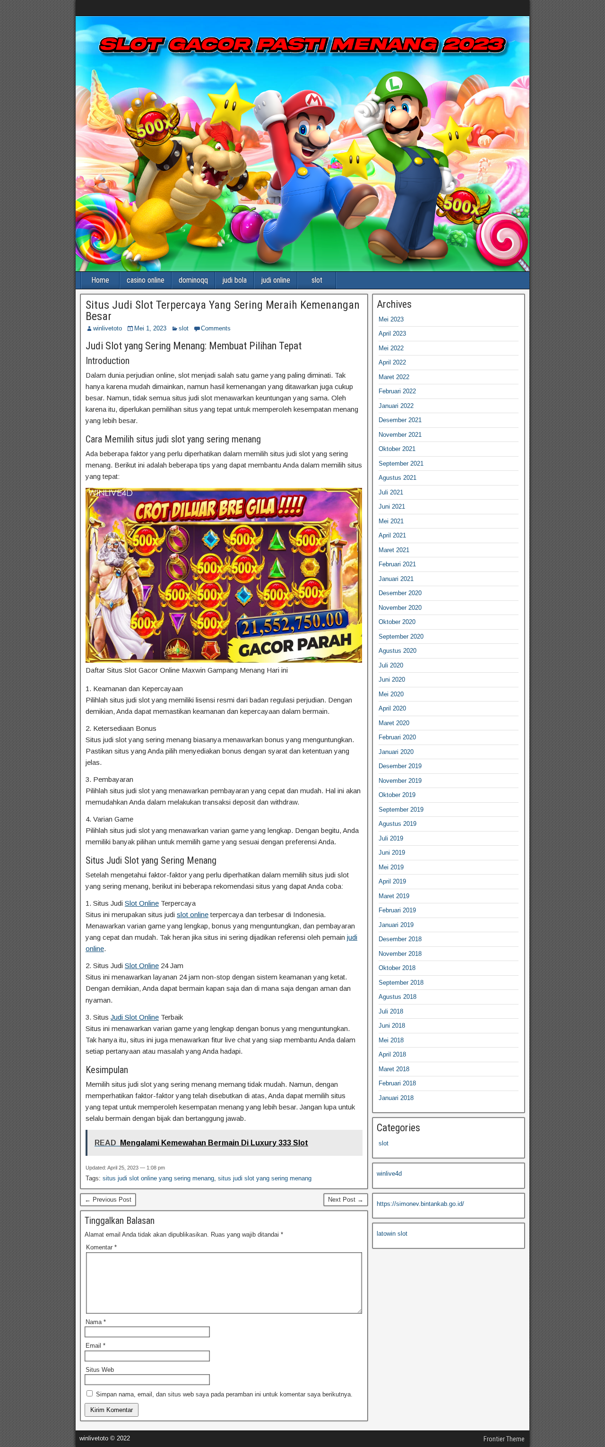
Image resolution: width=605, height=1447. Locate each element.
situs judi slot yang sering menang (264, 1178)
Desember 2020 (400, 593)
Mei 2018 (391, 1040)
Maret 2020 (394, 723)
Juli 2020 (391, 665)
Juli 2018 (391, 1011)
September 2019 (401, 809)
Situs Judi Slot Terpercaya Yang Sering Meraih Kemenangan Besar (223, 310)
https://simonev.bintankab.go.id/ (420, 1203)
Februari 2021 (397, 564)
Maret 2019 (394, 896)
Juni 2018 (392, 1025)
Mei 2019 (391, 867)
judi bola (234, 280)
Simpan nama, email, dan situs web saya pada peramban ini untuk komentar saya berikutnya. (224, 1394)
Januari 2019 (396, 924)
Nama (96, 1322)
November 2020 (400, 607)
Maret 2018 (394, 1069)
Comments (216, 328)
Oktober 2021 (397, 448)
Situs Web (100, 1369)
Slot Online (142, 903)
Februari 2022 (397, 391)
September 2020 (401, 636)
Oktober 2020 (397, 621)
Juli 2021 (391, 492)
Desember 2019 (400, 766)
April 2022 (392, 362)
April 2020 (392, 708)
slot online (192, 914)
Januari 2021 (396, 578)
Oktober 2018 (397, 967)
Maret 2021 (394, 550)
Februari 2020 (397, 737)
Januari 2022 (396, 405)
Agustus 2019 (397, 823)
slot (316, 280)
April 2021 (392, 535)
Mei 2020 (391, 694)
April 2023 (392, 333)
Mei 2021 (391, 521)
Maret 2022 (394, 377)
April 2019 (392, 881)
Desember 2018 (400, 939)
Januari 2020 (396, 751)
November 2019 (400, 780)
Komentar (101, 1247)
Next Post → (345, 1199)
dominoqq (193, 280)
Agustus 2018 (397, 996)
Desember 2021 (400, 420)
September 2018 (401, 982)
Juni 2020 (392, 679)
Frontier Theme (504, 1439)
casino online (145, 280)
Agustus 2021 (397, 477)
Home (100, 280)
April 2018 (392, 1054)
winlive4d (389, 1173)
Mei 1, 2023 (150, 328)
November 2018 (400, 953)
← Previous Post (108, 1199)
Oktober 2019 (397, 794)
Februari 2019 (397, 910)
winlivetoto (107, 328)
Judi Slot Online (135, 1017)
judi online (275, 280)
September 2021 (401, 463)
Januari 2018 (396, 1097)
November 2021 (400, 434)
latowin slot (392, 1233)
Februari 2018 (397, 1083)
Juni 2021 (392, 506)
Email (95, 1345)
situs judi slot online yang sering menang (158, 1178)
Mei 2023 (391, 319)
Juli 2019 (391, 838)
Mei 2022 (391, 348)
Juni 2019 (392, 852)
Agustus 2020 (397, 650)
